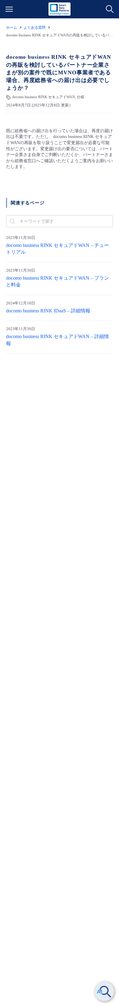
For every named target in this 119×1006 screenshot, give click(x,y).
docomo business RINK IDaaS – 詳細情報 (48, 311)
